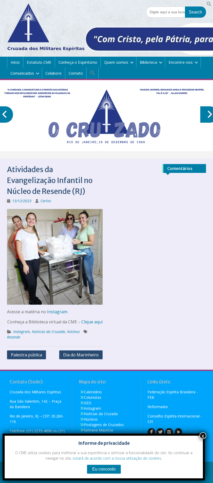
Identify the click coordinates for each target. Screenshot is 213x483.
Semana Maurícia (98, 430)
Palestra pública (26, 355)
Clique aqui (92, 322)
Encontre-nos (181, 62)
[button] (209, 5)
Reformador (158, 406)
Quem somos (116, 62)
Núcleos (73, 331)
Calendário (93, 391)
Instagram (57, 312)
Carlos (46, 200)
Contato (76, 73)
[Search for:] (176, 11)
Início (15, 62)
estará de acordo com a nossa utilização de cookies (117, 458)
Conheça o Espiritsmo (77, 62)
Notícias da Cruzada (48, 331)
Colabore (53, 73)
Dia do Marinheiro (81, 355)
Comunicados (22, 73)
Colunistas (92, 397)
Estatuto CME (39, 62)
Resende (13, 337)
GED (87, 402)
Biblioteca (148, 62)
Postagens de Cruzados (104, 424)
